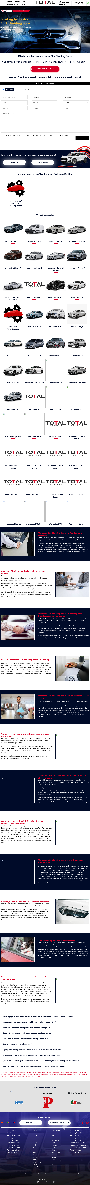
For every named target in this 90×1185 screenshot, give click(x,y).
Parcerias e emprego (77, 1150)
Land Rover (56, 1130)
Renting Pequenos (13, 1147)
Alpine (35, 1135)
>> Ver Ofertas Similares (45, 69)
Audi (34, 1140)
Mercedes (8, 10)
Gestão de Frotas (13, 1133)
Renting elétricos (13, 1150)
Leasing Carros (12, 1152)
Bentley (35, 1143)
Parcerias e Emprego (31, 1182)
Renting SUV (74, 1135)
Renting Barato (12, 1140)
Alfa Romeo (37, 1133)
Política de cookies (60, 1182)
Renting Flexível (12, 1138)
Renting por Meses (13, 1143)
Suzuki (54, 1157)
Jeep (34, 1160)
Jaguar (35, 1157)
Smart (54, 1150)
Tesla (53, 1160)
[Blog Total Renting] (87, 1123)
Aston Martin (37, 1138)
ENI (18, 4)
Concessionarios (75, 1152)
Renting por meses (76, 1140)
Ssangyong (56, 1152)
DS (34, 1150)
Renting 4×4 (74, 1130)
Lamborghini (37, 1162)
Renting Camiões (76, 1138)
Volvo (54, 1162)
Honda (35, 1155)
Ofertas (10, 2)
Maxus (35, 1164)
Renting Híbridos (13, 1145)
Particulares (20, 2)
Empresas (11, 4)
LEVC (54, 1167)
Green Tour (36, 1167)
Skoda (54, 1147)
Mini (53, 1138)
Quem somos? (12, 1130)
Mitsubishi (55, 1140)
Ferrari (35, 1152)
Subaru (54, 1155)
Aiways (35, 1130)
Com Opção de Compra (78, 1147)
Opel (53, 1143)
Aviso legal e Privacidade (45, 1182)
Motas (23, 4)
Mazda (54, 1135)
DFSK (34, 1147)
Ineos (54, 1164)
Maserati (55, 1133)
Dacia (34, 1145)
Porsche (54, 1145)
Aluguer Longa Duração (78, 1145)
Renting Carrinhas (76, 1133)
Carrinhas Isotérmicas (77, 1143)
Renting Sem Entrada (14, 1135)
